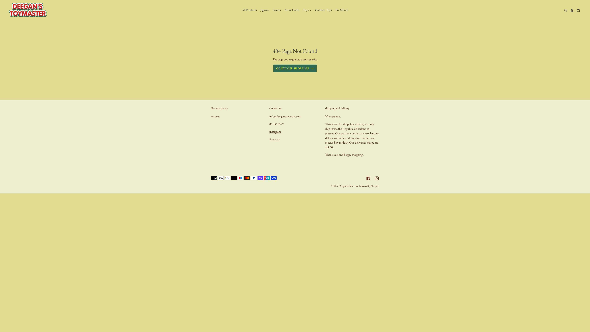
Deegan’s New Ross (348, 186)
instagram (275, 132)
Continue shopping (292, 68)
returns (215, 116)
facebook (274, 139)
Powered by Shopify (369, 186)
